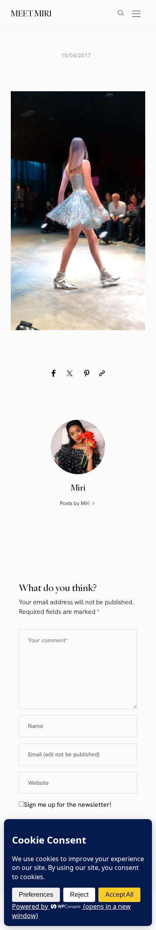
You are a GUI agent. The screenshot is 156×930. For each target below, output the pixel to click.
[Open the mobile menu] (136, 14)
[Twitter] (69, 373)
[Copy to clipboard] (102, 373)
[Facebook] (53, 373)
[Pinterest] (87, 373)
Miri (78, 487)
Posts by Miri (75, 503)
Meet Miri (31, 13)
